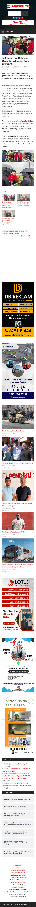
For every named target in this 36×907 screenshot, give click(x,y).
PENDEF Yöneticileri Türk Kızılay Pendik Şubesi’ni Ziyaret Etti (23, 203)
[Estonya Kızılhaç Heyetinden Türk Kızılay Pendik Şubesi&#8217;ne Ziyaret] (8, 197)
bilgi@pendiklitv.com (18, 872)
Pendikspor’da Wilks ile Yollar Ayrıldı (13, 532)
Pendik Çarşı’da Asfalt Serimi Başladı (13, 431)
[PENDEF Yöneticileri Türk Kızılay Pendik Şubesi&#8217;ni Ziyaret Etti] (23, 197)
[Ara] (24, 13)
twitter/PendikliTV (18, 887)
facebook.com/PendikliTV (18, 877)
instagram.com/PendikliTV (18, 882)
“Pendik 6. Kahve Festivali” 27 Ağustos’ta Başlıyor (17, 463)
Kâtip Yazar (17, 67)
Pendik (13, 73)
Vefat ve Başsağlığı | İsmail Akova (22, 236)
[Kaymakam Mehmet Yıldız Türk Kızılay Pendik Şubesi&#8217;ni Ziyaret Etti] (8, 213)
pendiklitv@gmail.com (18, 870)
